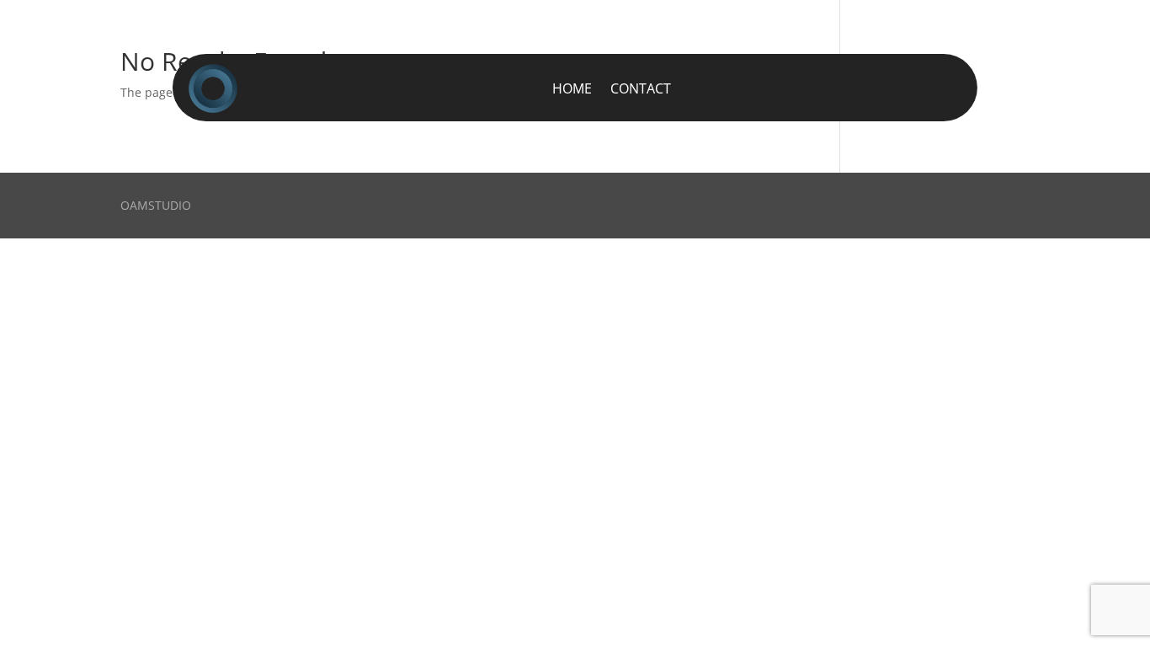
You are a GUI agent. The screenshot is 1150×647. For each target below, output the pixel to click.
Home (572, 88)
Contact (640, 88)
